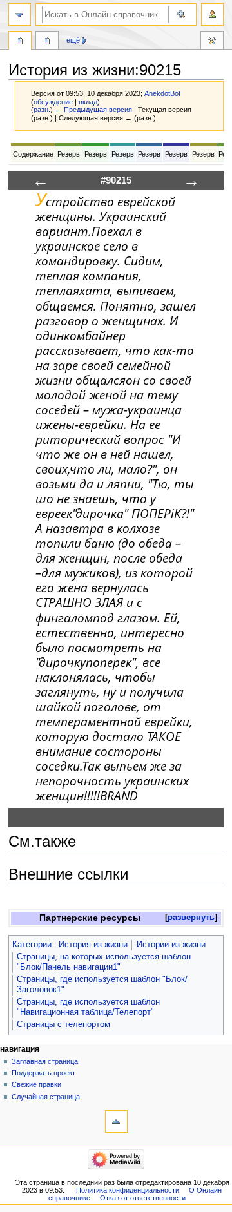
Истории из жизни (171, 944)
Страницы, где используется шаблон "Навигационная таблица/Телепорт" (88, 1007)
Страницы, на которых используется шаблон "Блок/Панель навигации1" (104, 962)
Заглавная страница (45, 1061)
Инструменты (212, 42)
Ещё (73, 40)
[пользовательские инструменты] (212, 14)
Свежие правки (36, 1084)
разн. (42, 109)
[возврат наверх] (116, 1121)
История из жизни (93, 944)
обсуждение (53, 102)
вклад (88, 102)
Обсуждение (47, 42)
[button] (191, 918)
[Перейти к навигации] (19, 14)
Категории (32, 944)
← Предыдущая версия (93, 109)
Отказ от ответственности (143, 1198)
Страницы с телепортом (63, 1024)
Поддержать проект (43, 1073)
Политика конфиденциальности (127, 1190)
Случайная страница (46, 1097)
